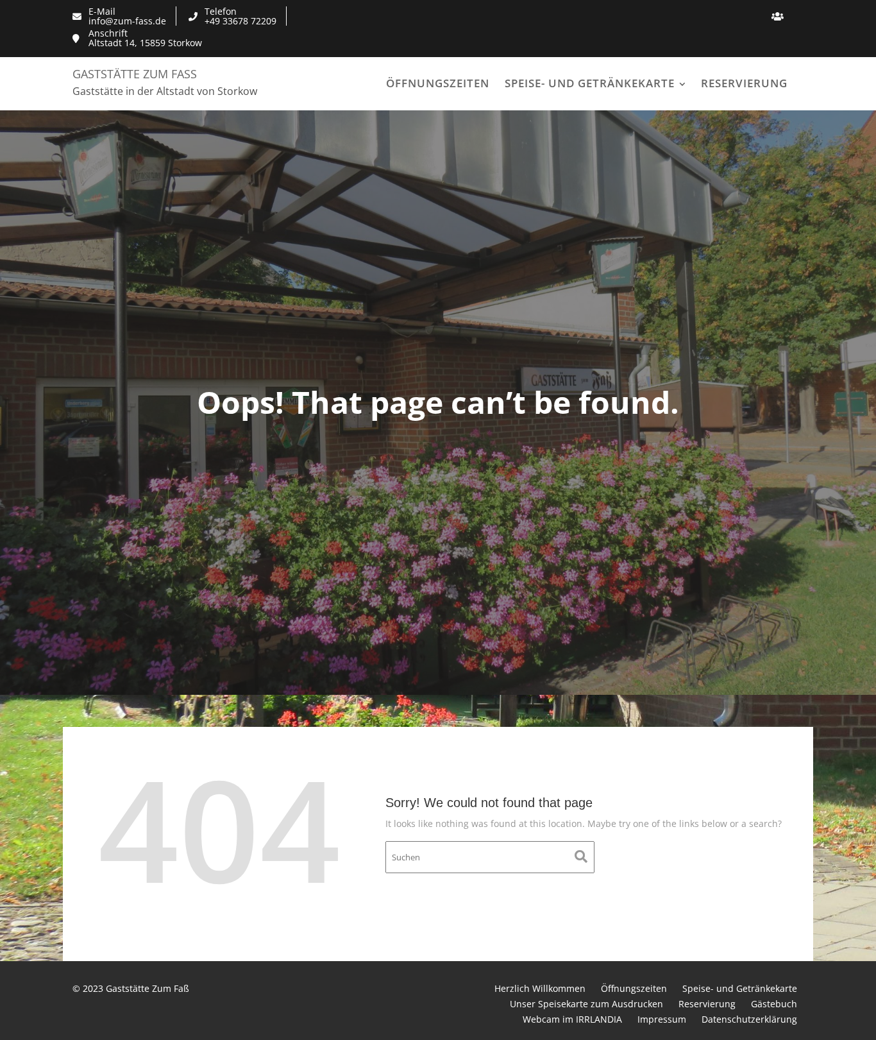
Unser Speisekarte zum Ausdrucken (586, 1004)
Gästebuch (774, 1004)
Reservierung (744, 83)
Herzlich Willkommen (539, 988)
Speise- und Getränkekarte (590, 83)
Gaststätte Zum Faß (134, 73)
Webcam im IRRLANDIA (572, 1019)
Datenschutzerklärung (749, 1019)
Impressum (661, 1019)
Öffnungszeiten (437, 83)
